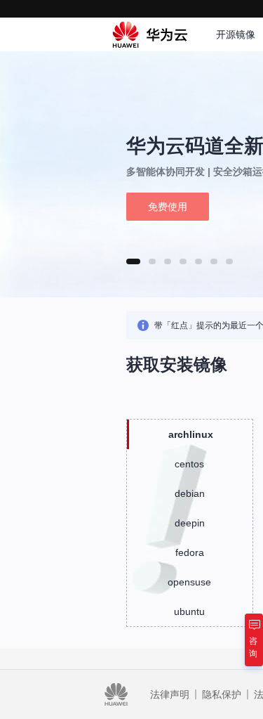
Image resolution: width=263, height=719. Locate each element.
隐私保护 (221, 694)
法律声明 (169, 694)
